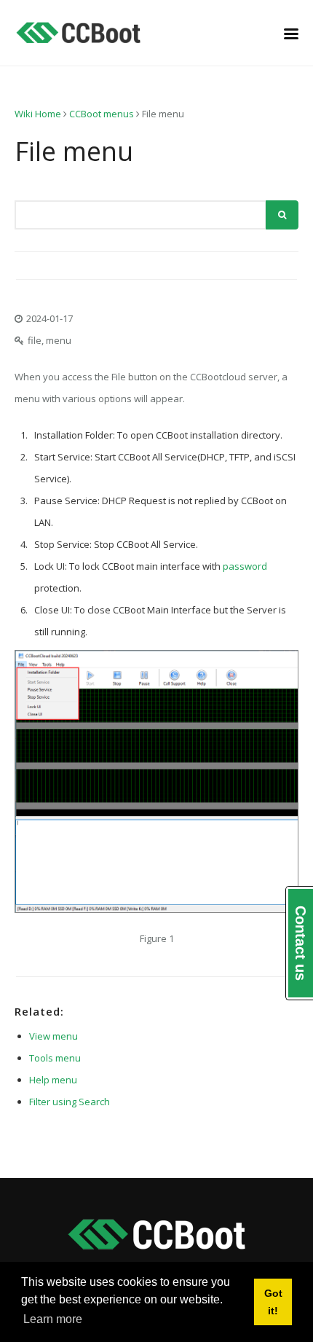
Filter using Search (69, 1101)
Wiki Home (38, 113)
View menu (53, 1036)
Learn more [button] (52, 1319)
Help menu (53, 1079)
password (245, 566)
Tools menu (55, 1057)
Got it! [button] (273, 1302)
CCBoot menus (101, 113)
